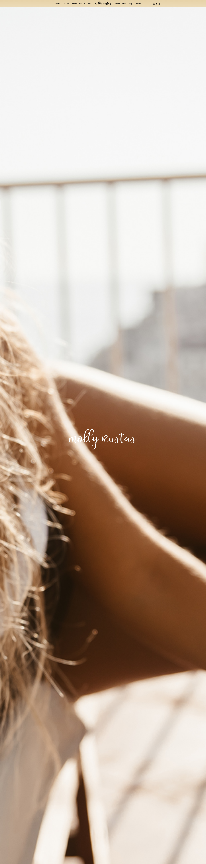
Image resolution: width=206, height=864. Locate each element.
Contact (138, 3)
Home (57, 3)
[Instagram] (154, 4)
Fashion (66, 3)
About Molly (127, 3)
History (117, 3)
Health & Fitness (78, 3)
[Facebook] (157, 4)
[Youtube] (159, 4)
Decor (90, 3)
